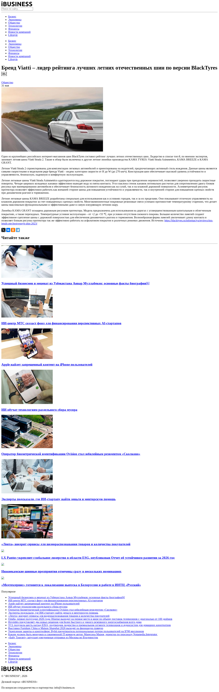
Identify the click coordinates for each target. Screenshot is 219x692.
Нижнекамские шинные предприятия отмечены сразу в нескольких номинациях (61, 571)
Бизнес (12, 16)
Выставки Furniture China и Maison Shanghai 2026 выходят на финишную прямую (55, 628)
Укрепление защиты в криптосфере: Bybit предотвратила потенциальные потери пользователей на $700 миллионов (76, 631)
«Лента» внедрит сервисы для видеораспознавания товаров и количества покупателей (65, 544)
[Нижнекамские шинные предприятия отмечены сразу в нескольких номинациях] (2, 564)
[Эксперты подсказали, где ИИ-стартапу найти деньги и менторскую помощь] (27, 492)
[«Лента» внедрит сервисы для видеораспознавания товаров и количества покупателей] (27, 537)
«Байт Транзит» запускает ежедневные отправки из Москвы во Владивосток (53, 637)
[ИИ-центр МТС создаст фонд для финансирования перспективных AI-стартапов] (27, 316)
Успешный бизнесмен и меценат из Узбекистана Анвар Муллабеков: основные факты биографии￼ (75, 283)
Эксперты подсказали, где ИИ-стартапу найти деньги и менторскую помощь (58, 499)
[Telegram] (18, 230)
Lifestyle (13, 35)
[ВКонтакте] (8, 230)
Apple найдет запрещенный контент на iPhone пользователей (46, 364)
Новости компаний (19, 31)
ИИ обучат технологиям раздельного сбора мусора (39, 410)
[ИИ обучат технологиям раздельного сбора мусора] (27, 403)
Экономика (14, 19)
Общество (14, 22)
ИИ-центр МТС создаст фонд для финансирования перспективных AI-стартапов (61, 323)
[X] (3, 230)
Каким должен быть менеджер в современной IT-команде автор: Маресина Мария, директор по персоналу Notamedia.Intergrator (83, 634)
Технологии (15, 25)
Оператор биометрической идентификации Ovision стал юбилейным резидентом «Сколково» (70, 454)
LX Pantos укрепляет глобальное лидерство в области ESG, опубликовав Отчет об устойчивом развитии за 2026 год (88, 557)
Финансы (13, 28)
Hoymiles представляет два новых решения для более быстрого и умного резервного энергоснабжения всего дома (74, 622)
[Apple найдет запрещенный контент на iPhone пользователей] (27, 358)
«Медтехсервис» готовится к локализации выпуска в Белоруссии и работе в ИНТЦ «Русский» (71, 585)
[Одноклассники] (13, 230)
